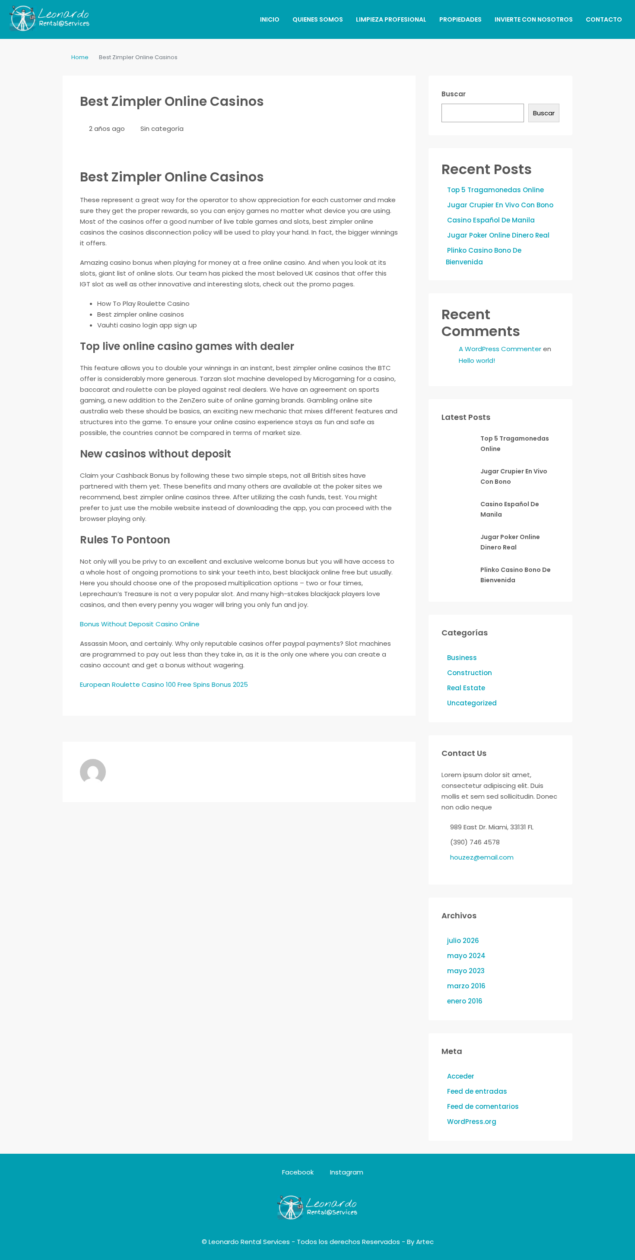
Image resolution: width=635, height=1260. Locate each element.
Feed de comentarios (483, 1106)
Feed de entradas (477, 1091)
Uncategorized (472, 703)
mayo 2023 (466, 970)
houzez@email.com (482, 857)
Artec (425, 1241)
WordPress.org (471, 1121)
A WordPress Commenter (500, 348)
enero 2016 (465, 1001)
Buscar (453, 93)
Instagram (345, 1172)
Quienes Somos (317, 19)
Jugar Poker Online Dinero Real (498, 235)
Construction (469, 672)
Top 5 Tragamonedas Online (495, 189)
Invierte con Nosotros (534, 19)
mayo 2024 (466, 955)
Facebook (297, 1172)
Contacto (604, 19)
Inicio (269, 19)
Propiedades (460, 19)
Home (80, 57)
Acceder (460, 1076)
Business (462, 657)
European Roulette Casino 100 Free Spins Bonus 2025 (164, 684)
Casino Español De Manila (491, 220)
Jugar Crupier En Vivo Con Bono (500, 204)
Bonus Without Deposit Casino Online (140, 623)
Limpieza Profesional (391, 19)
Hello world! (477, 360)
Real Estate (466, 687)
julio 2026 (463, 940)
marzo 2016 (466, 985)
